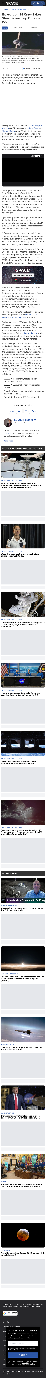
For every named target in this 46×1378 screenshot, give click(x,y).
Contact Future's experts (11, 1327)
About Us (6, 1322)
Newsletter (39, 68)
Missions (5, 9)
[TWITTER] (29, 420)
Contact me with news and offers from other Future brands (22, 1349)
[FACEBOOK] (26, 420)
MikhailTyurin (34, 128)
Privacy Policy (25, 1363)
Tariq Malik (14, 28)
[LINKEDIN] (32, 420)
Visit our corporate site (31, 1306)
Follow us (27, 68)
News (5, 28)
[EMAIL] (35, 420)
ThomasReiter (8, 131)
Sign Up (23, 1355)
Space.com (8, 433)
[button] (42, 3)
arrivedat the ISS (29, 333)
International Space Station (20, 9)
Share (7, 68)
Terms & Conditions (16, 1364)
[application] (23, 170)
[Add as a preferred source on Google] (10, 1313)
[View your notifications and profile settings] (38, 3)
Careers (5, 1359)
